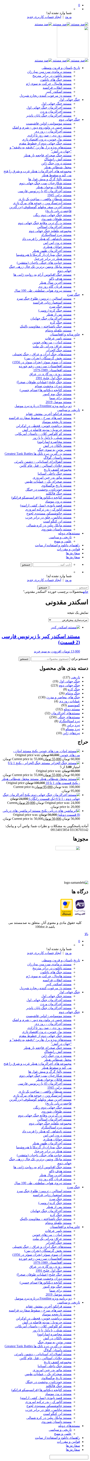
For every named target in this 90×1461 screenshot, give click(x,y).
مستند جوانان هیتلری (57, 247)
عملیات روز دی (69, 701)
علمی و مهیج (63, 541)
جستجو (24, 658)
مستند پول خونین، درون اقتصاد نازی (47, 139)
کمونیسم (74, 705)
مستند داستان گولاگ (58, 457)
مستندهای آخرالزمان (65, 713)
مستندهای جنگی (68, 717)
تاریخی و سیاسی (68, 410)
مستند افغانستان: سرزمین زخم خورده (45, 366)
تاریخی (75, 677)
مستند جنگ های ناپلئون (56, 79)
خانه (85, 591)
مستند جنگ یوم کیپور (57, 394)
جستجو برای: (79, 658)
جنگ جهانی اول (69, 99)
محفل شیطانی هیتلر (58, 167)
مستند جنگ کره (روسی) (55, 310)
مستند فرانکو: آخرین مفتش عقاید (49, 414)
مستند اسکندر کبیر (59, 91)
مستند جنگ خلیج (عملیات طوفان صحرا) (44, 382)
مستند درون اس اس (57, 243)
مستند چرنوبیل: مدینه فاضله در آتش (47, 430)
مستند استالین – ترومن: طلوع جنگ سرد (44, 298)
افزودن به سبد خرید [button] (47, 651)
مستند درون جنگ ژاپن (56, 163)
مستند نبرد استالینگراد (56, 235)
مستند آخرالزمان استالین (54, 227)
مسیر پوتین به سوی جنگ (55, 449)
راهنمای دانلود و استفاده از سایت (57, 545)
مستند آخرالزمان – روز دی (53, 131)
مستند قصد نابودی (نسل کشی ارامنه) (46, 505)
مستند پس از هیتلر (59, 314)
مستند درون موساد (58, 501)
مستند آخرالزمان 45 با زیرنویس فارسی (45, 191)
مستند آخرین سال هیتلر (55, 282)
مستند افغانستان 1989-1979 (52, 370)
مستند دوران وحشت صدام (53, 386)
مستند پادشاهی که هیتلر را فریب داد (47, 239)
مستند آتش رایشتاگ (58, 159)
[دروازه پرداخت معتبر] (66, 915)
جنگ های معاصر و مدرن (63, 697)
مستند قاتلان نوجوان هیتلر (54, 187)
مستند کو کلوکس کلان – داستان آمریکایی (43, 434)
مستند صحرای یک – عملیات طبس (48, 481)
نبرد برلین (73, 725)
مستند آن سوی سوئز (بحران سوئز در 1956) (42, 362)
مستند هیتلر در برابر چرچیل (53, 258)
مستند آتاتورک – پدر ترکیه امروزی (48, 509)
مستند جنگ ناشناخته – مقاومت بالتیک (46, 326)
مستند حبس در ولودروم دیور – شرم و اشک (42, 127)
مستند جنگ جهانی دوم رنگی (52, 215)
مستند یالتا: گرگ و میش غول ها (50, 179)
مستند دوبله (72, 709)
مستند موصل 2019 (59, 402)
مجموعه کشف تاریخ (58, 469)
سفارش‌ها (73, 553)
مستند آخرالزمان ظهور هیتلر (52, 251)
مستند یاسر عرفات (58, 338)
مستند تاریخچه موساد (57, 422)
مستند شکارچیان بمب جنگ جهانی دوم (45, 183)
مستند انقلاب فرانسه (57, 87)
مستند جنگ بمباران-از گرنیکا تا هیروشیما (44, 255)
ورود (68, 17)
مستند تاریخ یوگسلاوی (56, 485)
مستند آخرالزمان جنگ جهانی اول (49, 107)
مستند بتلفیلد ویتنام (58, 330)
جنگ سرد (73, 294)
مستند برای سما (60, 398)
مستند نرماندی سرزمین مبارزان (49, 72)
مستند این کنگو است (57, 521)
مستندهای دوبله (69, 533)
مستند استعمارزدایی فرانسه (52, 302)
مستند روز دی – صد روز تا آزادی (49, 135)
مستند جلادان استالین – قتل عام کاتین (45, 465)
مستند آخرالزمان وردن (56, 111)
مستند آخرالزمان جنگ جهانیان (51, 318)
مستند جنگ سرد (60, 306)
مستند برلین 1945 (59, 195)
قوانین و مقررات (68, 549)
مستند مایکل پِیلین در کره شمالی (49, 525)
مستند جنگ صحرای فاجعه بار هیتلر (48, 155)
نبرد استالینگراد (69, 721)
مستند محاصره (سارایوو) (54, 442)
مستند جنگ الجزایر (59, 350)
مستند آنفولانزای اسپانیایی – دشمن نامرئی (43, 461)
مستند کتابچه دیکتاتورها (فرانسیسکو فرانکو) (41, 497)
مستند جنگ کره (61, 322)
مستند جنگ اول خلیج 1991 (54, 378)
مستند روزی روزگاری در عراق (50, 374)
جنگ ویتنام (72, 693)
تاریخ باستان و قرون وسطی (61, 68)
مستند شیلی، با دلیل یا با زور (52, 438)
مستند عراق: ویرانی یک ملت (52, 346)
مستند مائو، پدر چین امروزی (52, 477)
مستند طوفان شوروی (56, 219)
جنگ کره (74, 689)
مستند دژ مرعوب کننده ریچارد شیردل (45, 95)
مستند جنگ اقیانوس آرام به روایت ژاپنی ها (42, 274)
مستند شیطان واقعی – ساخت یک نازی (45, 199)
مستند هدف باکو (60, 278)
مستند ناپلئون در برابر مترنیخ (52, 75)
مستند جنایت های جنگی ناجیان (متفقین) (44, 262)
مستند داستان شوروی (56, 529)
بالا (86, 934)
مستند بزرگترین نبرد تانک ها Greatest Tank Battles (38, 453)
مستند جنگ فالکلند (59, 493)
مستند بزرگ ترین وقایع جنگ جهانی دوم (45, 223)
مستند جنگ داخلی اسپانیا (55, 473)
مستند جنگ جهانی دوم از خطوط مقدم (45, 143)
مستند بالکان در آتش (57, 445)
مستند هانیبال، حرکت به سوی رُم (49, 83)
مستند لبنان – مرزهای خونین (52, 342)
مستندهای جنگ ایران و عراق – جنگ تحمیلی (42, 354)
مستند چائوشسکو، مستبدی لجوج (49, 513)
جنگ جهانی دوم (69, 119)
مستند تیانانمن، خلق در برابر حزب (48, 517)
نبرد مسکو (73, 729)
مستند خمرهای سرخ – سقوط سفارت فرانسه (40, 418)
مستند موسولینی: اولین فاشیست (49, 123)
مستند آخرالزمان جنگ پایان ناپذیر (49, 115)
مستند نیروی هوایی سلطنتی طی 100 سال (43, 290)
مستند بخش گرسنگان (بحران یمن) (48, 358)
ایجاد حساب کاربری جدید (44, 17)
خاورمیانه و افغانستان (65, 334)
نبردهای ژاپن (71, 733)
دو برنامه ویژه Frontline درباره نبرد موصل (43, 406)
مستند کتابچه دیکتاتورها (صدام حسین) (46, 390)
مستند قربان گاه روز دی (55, 286)
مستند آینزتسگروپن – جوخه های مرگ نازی (42, 203)
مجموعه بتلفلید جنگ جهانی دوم (50, 231)
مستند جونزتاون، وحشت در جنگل (48, 489)
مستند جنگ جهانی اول (56, 103)
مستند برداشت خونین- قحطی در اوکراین (44, 426)
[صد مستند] (61, 24)
